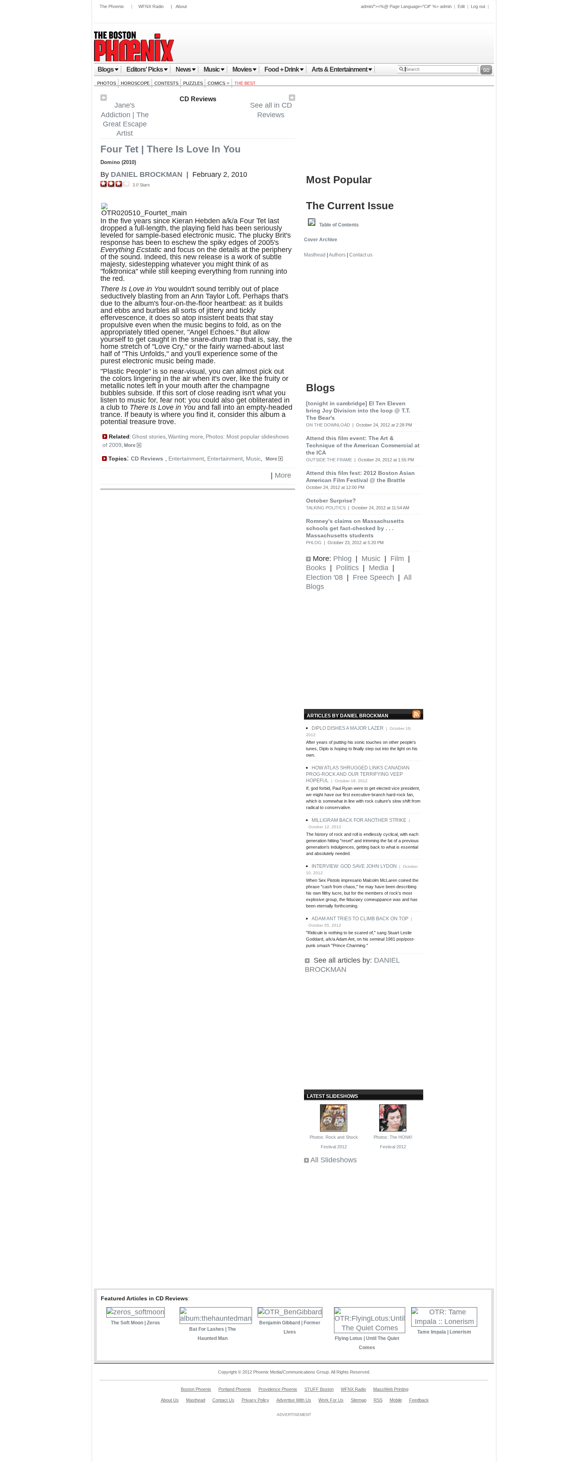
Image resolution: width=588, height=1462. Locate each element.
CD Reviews (198, 99)
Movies (242, 69)
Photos (106, 83)
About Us (170, 1400)
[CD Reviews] (292, 98)
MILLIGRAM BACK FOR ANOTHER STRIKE (359, 820)
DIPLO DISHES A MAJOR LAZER (348, 728)
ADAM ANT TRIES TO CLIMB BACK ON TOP (360, 918)
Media (378, 568)
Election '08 (324, 577)
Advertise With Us (293, 1400)
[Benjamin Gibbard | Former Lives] (290, 1312)
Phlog (314, 542)
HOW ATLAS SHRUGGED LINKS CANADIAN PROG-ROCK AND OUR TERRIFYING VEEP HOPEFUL (358, 774)
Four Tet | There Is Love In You (170, 149)
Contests (166, 83)
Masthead (315, 255)
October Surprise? (331, 500)
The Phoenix (112, 6)
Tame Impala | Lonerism (444, 1332)
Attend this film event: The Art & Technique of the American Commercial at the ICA (363, 445)
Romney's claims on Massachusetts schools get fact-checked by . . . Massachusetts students (355, 528)
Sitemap (358, 1400)
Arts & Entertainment (339, 69)
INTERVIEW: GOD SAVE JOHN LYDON (354, 866)
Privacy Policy (255, 1400)
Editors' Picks (144, 69)
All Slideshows (333, 1160)
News (183, 69)
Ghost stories (149, 436)
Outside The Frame (329, 459)
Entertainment (186, 458)
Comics (217, 83)
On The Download (328, 425)
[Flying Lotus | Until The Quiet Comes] (369, 1328)
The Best (245, 83)
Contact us (360, 255)
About (181, 6)
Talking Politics (326, 507)
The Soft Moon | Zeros (135, 1323)
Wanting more (185, 436)
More (130, 445)
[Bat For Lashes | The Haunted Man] (216, 1318)
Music (212, 69)
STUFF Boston (319, 1389)
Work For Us (331, 1400)
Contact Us (223, 1400)
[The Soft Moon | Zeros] (135, 1312)
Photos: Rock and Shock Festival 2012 (334, 1142)
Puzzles (193, 83)
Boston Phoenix (196, 1389)
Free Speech (373, 577)
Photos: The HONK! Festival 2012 (393, 1142)
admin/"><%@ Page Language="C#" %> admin (406, 6)
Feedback (419, 1400)
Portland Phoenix (234, 1389)
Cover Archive (320, 239)
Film (397, 559)
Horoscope (135, 83)
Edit (461, 6)
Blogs (106, 69)
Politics (347, 568)
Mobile (396, 1400)
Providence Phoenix (277, 1389)
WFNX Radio (151, 6)
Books (316, 568)
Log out (478, 6)
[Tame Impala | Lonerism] (444, 1322)
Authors (337, 255)
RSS (378, 1400)
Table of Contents (339, 225)
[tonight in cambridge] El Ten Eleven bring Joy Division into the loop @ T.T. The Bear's (358, 410)
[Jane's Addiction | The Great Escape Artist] (103, 98)
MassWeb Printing (390, 1389)
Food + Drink (281, 69)
